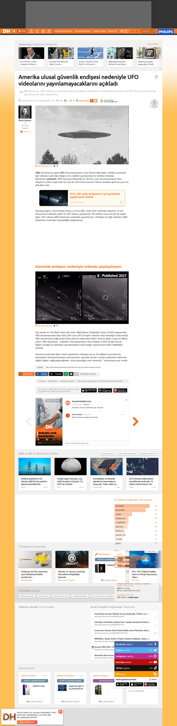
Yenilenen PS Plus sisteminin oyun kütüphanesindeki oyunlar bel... (34, 574)
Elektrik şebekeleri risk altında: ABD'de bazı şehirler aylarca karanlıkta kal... (34, 481)
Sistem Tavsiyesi (100, 676)
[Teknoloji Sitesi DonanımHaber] (7, 30)
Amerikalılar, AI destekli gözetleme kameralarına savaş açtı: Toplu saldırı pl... (105, 481)
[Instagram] (67, 403)
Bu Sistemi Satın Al (107, 702)
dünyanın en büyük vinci (148, 454)
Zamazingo (25, 44)
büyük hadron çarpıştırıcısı (127, 454)
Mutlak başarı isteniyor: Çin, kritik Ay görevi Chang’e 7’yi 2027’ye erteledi (70, 481)
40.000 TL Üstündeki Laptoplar (70, 681)
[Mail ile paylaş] (71, 374)
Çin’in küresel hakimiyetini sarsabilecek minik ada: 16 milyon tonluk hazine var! (141, 481)
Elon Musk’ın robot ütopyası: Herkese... (28, 62)
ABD (21, 453)
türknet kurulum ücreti (61, 596)
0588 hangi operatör (27, 596)
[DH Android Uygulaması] (122, 684)
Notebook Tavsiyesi (66, 676)
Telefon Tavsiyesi (29, 676)
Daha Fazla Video (53, 401)
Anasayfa (42, 381)
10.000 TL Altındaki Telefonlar (34, 681)
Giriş (24, 31)
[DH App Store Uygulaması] (136, 684)
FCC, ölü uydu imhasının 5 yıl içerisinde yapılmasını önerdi (95, 195)
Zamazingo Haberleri (67, 381)
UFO (123, 597)
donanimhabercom (81, 401)
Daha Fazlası (152, 44)
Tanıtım (154, 679)
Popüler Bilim (52, 381)
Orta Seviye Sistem (106, 681)
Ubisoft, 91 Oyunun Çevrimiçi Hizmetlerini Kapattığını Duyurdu (71, 574)
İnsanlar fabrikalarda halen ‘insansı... (58, 62)
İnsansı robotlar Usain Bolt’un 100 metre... (88, 62)
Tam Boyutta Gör (45, 166)
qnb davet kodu (43, 596)
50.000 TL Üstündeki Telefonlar (109, 559)
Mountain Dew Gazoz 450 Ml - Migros (111, 655)
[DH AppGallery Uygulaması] (150, 684)
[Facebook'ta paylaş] (57, 166)
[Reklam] (166, 31)
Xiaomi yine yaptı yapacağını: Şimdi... (146, 62)
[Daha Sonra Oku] (156, 77)
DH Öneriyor (104, 554)
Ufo (30, 453)
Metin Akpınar (25, 120)
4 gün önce (87, 414)
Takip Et (86, 404)
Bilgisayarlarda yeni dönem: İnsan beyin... (117, 62)
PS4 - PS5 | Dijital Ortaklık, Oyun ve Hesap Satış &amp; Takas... (144, 574)
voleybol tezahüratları (80, 596)
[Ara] (155, 31)
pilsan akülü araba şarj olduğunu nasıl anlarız (106, 596)
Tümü (119, 554)
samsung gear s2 (108, 454)
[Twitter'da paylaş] (54, 166)
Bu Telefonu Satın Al (109, 580)
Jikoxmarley (77, 414)
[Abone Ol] (25, 132)
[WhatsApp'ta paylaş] (65, 374)
